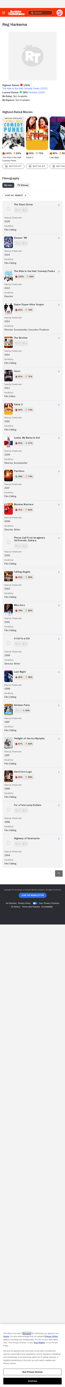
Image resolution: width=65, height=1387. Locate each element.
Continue (32, 1381)
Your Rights (39, 1343)
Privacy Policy (51, 1336)
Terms (6, 1336)
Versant (27, 1333)
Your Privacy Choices (49, 903)
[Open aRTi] (59, 12)
